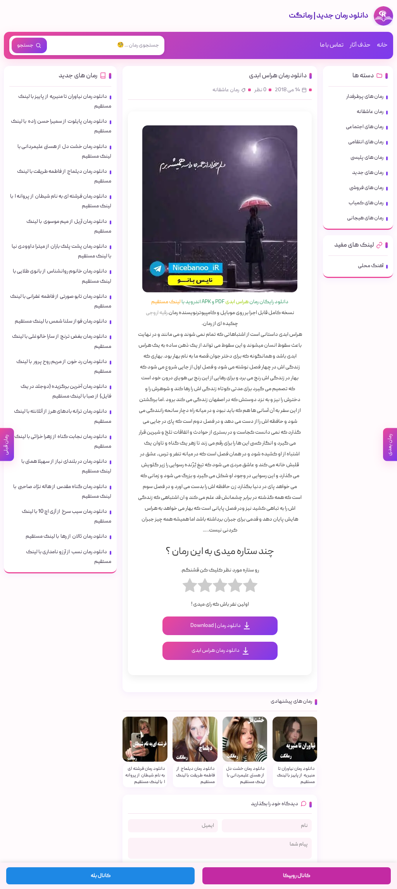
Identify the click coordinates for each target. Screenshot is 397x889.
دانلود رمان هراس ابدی (278, 76)
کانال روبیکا (296, 876)
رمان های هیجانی (365, 218)
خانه (382, 45)
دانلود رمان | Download (215, 626)
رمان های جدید (367, 173)
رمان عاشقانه (225, 90)
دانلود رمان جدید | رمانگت (328, 15)
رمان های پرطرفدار (364, 97)
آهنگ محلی (370, 266)
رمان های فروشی (366, 188)
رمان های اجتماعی (364, 127)
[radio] (250, 587)
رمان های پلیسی (366, 157)
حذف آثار (360, 45)
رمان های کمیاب (366, 203)
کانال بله (100, 876)
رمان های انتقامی (365, 142)
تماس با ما (331, 45)
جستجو (25, 45)
